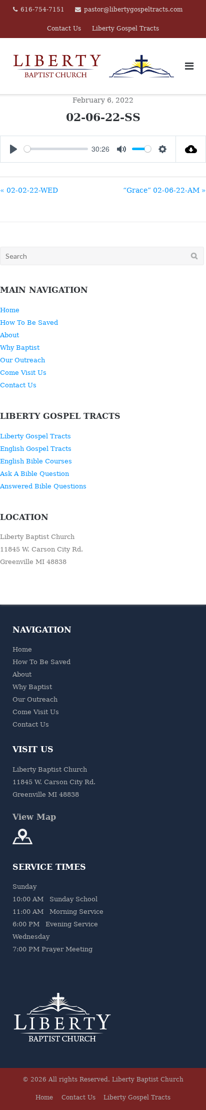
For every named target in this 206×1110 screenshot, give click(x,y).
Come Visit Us (23, 372)
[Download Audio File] (191, 149)
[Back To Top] (181, 1085)
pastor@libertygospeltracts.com (133, 9)
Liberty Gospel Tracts (125, 28)
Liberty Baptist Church (148, 1079)
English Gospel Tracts (36, 448)
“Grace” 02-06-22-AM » (164, 190)
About (9, 335)
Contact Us (64, 28)
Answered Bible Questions (43, 486)
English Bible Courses (36, 461)
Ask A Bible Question (34, 473)
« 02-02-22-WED (29, 190)
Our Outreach (22, 360)
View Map (34, 817)
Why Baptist (20, 347)
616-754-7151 (42, 9)
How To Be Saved (29, 322)
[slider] (56, 149)
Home (10, 310)
